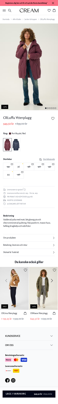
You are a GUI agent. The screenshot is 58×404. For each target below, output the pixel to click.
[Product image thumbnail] (45, 108)
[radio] (19, 167)
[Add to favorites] (53, 118)
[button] (29, 238)
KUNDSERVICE (12, 336)
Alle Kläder (17, 19)
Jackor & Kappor (30, 19)
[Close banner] (53, 3)
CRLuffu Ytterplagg (47, 19)
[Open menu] (3, 10)
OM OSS (9, 345)
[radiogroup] (29, 171)
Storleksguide (49, 159)
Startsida (6, 19)
